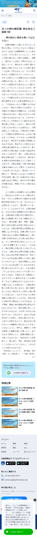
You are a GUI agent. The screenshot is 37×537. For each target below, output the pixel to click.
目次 (4, 22)
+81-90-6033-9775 (12, 476)
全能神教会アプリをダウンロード (15, 458)
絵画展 (3, 452)
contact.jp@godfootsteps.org (16, 480)
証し (32, 45)
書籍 (14, 443)
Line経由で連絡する (14, 499)
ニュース (16, 452)
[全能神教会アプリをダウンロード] (3, 463)
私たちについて (30, 452)
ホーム (3, 16)
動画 (26, 443)
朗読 (10, 16)
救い (28, 170)
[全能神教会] (18, 10)
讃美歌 (3, 448)
